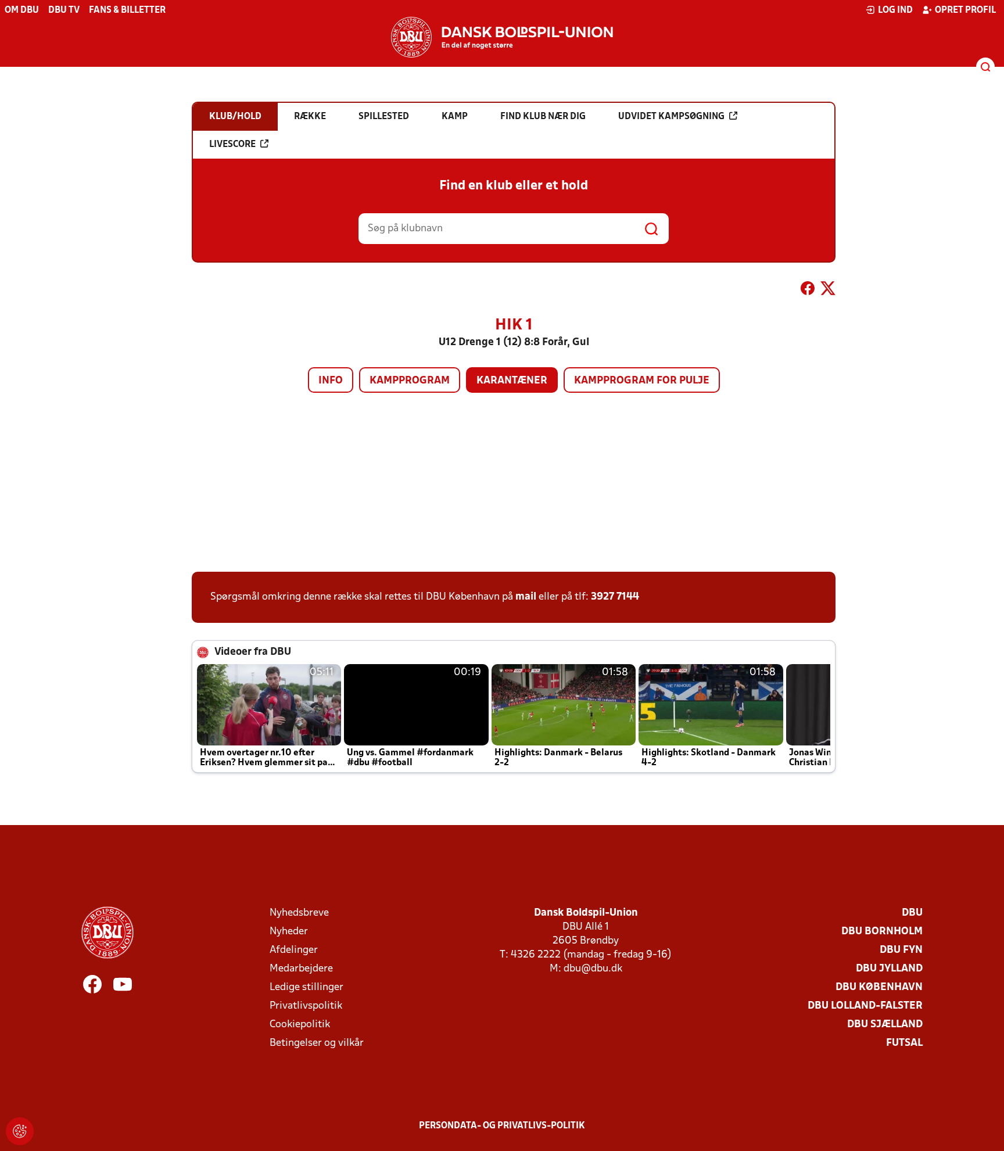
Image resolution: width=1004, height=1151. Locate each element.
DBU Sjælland (885, 1025)
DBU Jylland (889, 969)
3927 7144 (615, 597)
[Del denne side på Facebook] (808, 290)
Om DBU (22, 10)
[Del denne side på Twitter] (828, 290)
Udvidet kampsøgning (671, 117)
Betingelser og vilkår (317, 1043)
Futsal (904, 1043)
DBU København (879, 987)
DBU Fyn (901, 950)
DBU (912, 913)
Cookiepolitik (300, 1025)
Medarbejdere (301, 969)
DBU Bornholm (882, 932)
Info (330, 381)
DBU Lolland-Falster (865, 1006)
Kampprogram (410, 381)
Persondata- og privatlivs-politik (502, 1126)
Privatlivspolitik (306, 1006)
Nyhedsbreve (299, 913)
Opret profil (965, 10)
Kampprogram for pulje (641, 381)
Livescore (232, 145)
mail (525, 597)
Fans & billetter (127, 10)
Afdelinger (294, 950)
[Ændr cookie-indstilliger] (20, 1131)
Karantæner (511, 381)
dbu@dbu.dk (593, 969)
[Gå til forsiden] (502, 37)
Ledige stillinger (306, 987)
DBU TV (64, 10)
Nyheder (289, 932)
